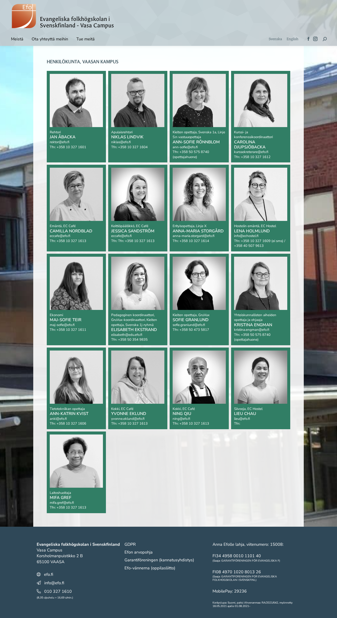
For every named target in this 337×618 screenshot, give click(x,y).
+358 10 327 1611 (71, 329)
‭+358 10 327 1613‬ (194, 423)
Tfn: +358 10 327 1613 (136, 241)
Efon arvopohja (138, 552)
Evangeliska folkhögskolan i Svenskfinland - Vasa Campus (77, 22)
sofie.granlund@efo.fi (189, 325)
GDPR (130, 544)
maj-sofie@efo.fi (62, 325)
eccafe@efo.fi (60, 236)
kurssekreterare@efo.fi (251, 152)
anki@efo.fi (58, 418)
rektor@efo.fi (59, 142)
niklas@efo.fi (121, 142)
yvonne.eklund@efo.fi (127, 418)
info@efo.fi (54, 583)
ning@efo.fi (181, 418)
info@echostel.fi (246, 236)
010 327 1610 (58, 591)
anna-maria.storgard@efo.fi (193, 236)
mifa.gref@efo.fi (62, 502)
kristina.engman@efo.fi (251, 329)
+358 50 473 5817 (194, 329)
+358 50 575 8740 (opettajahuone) (191, 154)
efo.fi (48, 574)
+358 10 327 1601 (71, 147)
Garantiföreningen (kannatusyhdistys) (159, 560)
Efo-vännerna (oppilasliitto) (149, 568)
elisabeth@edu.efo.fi (126, 334)
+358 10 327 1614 (194, 241)
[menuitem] (275, 39)
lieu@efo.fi (242, 418)
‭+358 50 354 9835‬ (133, 339)
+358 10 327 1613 (71, 241)
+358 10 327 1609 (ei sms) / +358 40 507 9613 (259, 243)
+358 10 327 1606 (71, 423)
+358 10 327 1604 (133, 147)
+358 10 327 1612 (256, 157)
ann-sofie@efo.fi (185, 147)
